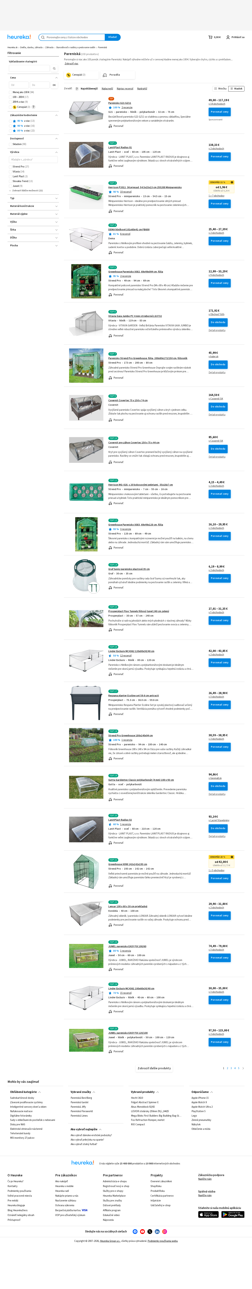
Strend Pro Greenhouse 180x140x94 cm (130, 735)
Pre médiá (13, 1200)
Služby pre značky (112, 1200)
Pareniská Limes (79, 1115)
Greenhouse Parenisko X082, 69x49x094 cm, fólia (135, 272)
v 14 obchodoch (217, 104)
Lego (194, 1115)
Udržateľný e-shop (161, 1205)
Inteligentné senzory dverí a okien (28, 1107)
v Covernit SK (216, 399)
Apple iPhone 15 (200, 1098)
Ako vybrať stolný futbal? (84, 1144)
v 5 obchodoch (216, 612)
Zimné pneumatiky (201, 1120)
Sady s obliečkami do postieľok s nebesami (32, 1120)
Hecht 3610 (137, 1098)
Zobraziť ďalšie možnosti (25, 190)
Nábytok (196, 1124)
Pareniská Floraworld (82, 1111)
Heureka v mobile (64, 1186)
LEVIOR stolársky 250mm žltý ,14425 (150, 1111)
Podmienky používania (19, 1191)
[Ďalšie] (243, 1068)
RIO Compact (138, 1124)
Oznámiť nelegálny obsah (21, 1215)
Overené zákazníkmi (161, 1181)
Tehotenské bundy (20, 1133)
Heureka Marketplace (114, 1196)
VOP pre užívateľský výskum (70, 1215)
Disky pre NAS (17, 1124)
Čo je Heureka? (15, 1181)
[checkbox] (10, 92)
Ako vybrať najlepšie (84, 1129)
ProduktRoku (158, 1191)
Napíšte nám (205, 1179)
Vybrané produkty (143, 1092)
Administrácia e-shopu (115, 1181)
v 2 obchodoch (216, 148)
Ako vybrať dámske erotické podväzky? (91, 1135)
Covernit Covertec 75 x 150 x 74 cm (128, 400)
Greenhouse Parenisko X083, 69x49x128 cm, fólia (135, 525)
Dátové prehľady (112, 1205)
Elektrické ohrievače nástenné (26, 1129)
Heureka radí (62, 1191)
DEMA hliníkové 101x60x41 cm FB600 (128, 229)
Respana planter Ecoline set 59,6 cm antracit (133, 695)
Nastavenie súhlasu (65, 1200)
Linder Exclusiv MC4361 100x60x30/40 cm (131, 988)
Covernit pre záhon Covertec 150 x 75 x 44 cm (133, 442)
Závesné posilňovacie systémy (26, 1102)
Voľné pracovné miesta (20, 1196)
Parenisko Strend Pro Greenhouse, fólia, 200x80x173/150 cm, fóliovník (147, 358)
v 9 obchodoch (216, 275)
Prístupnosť (14, 1220)
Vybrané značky (81, 1092)
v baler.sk (213, 356)
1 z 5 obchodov (216, 870)
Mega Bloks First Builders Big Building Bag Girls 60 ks (156, 1115)
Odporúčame (200, 1092)
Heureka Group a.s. (110, 1241)
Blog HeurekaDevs (18, 1210)
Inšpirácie (156, 1200)
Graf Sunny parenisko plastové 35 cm (129, 569)
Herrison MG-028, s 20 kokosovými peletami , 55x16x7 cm (140, 485)
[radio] (10, 121)
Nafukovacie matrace (21, 1111)
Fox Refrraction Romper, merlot (148, 1120)
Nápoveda (108, 1220)
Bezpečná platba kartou (68, 1210)
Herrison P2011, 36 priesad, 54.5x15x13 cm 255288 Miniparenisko (145, 187)
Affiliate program (112, 1210)
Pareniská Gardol (79, 1102)
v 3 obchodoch (216, 697)
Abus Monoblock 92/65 (143, 1107)
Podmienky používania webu (163, 1241)
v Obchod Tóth (216, 314)
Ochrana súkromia (64, 1205)
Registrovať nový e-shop (116, 1186)
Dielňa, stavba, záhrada (31, 47)
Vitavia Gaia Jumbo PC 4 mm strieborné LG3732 (135, 316)
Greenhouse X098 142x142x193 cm (127, 864)
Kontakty (12, 1186)
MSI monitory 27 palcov (22, 1138)
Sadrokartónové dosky (22, 1098)
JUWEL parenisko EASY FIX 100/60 (127, 946)
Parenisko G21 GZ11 (119, 103)
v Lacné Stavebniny (219, 820)
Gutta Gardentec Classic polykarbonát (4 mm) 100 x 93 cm (141, 780)
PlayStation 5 (198, 1111)
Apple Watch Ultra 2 (202, 1107)
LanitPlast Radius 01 (120, 147)
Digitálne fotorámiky (21, 1115)
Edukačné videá (111, 1215)
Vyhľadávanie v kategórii (23, 61)
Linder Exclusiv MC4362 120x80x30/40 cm (131, 651)
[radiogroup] (33, 126)
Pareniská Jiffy (78, 1107)
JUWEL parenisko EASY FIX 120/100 (128, 1033)
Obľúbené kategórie (23, 1092)
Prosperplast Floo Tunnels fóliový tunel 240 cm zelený (138, 611)
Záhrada (49, 47)
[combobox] (71, 37)
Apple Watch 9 (199, 1102)
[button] (29, 68)
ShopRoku (156, 1186)
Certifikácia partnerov (162, 1196)
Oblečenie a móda (200, 1129)
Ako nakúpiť (61, 1181)
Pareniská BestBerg (81, 1098)
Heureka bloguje (16, 1205)
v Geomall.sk (215, 778)
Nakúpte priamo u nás (66, 1196)
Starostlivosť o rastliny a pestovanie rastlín (75, 47)
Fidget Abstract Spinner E (145, 1102)
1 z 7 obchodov (216, 196)
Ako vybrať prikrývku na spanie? (87, 1140)
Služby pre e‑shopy (113, 1191)
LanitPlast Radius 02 (120, 820)
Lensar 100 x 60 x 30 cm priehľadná (127, 906)
